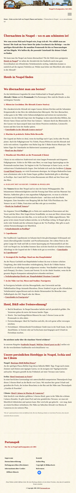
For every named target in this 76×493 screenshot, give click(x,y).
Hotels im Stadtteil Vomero (16, 206)
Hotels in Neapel (11, 61)
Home (6, 19)
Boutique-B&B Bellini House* (23, 363)
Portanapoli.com (45, 488)
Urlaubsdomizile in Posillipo (17, 229)
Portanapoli (12, 442)
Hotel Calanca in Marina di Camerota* (27, 393)
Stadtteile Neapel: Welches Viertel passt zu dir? (41, 344)
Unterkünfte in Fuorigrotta (16, 297)
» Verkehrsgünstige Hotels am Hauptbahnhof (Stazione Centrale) (31, 276)
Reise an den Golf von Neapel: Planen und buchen (25, 19)
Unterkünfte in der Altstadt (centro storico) (23, 129)
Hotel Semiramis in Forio (21, 376)
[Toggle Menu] (70, 14)
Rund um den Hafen (13, 150)
